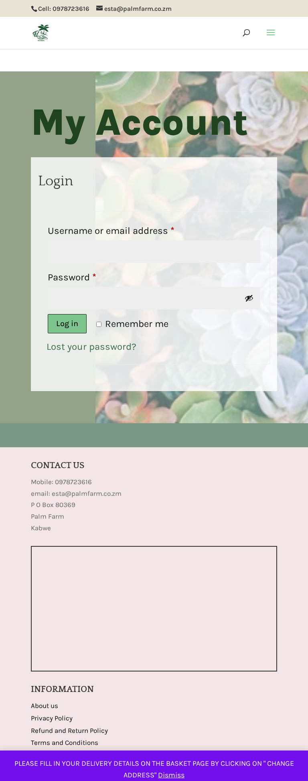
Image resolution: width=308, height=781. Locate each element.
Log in (67, 323)
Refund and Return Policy (69, 730)
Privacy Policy (52, 718)
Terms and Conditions (64, 742)
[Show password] (249, 298)
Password (91, 277)
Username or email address (130, 230)
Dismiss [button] (171, 775)
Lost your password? (91, 346)
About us (44, 706)
